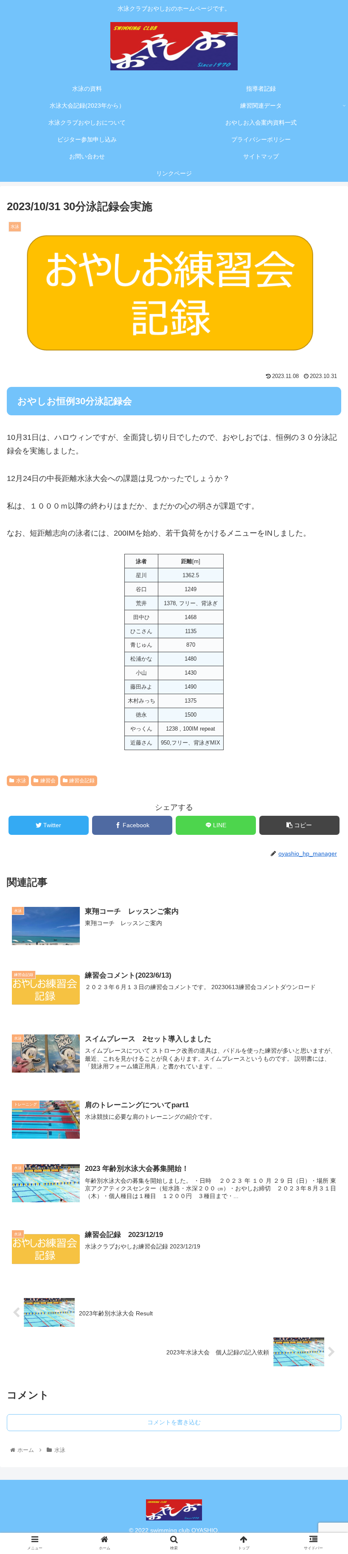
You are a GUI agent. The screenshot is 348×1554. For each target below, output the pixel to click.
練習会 (48, 781)
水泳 (21, 781)
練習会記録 (82, 781)
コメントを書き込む (174, 1422)
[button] (321, 1024)
